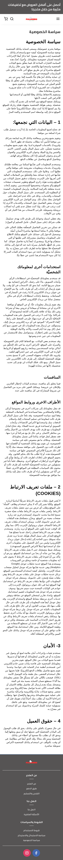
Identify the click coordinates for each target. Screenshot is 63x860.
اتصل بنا (31, 809)
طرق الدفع (31, 788)
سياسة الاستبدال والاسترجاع (31, 835)
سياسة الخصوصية (31, 840)
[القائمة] (57, 19)
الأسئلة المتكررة (31, 814)
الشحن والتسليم (31, 793)
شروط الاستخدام (32, 830)
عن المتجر (31, 784)
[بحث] (11, 19)
